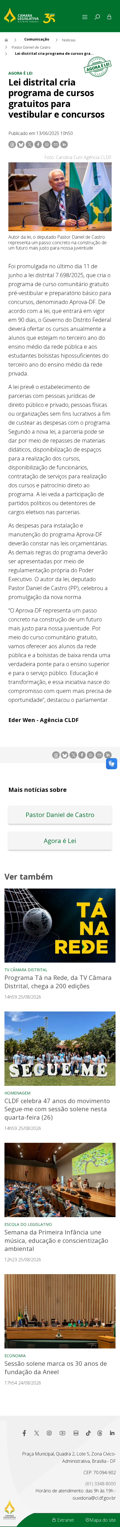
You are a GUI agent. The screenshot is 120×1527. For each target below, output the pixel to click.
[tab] (97, 17)
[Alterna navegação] (85, 17)
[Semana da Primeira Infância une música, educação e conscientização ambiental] (60, 1180)
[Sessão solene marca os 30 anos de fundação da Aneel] (60, 1311)
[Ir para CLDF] (42, 14)
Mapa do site (103, 1520)
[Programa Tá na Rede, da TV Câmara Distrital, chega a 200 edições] (60, 926)
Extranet (65, 1520)
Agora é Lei (20, 73)
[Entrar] (109, 17)
